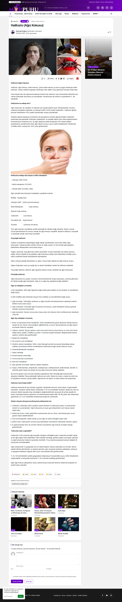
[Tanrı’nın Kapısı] (21, 527)
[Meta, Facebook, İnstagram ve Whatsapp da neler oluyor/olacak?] (21, 505)
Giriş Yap (29, 581)
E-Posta (49, 569)
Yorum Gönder (17, 581)
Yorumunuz (20, 552)
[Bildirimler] (111, 7)
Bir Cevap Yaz (17, 545)
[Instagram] (111, 595)
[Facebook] (102, 595)
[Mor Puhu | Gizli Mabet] (23, 7)
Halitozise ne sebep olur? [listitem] (19, 484)
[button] (102, 7)
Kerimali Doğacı (21, 31)
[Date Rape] (68, 505)
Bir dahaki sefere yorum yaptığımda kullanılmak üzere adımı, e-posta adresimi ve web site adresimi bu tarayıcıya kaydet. (44, 576)
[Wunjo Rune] (44, 527)
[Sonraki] (110, 58)
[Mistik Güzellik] (68, 527)
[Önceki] (86, 58)
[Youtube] (107, 595)
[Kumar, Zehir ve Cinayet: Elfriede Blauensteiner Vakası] (44, 505)
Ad (12, 569)
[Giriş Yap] (107, 7)
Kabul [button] (20, 596)
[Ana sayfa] (10, 13)
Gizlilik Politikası (8, 596)
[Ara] (98, 7)
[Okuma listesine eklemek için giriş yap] (77, 78)
